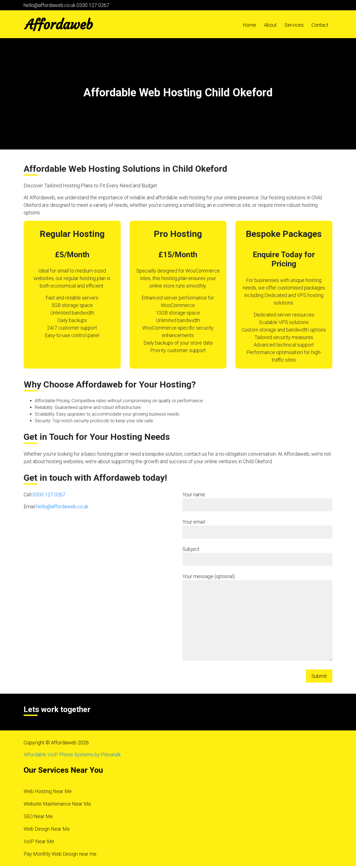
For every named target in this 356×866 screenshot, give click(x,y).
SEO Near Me (38, 816)
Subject (190, 549)
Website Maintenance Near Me (57, 804)
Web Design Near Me (47, 829)
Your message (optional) (208, 576)
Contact (320, 25)
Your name (193, 494)
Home (249, 25)
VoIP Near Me (39, 841)
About (270, 25)
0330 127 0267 (92, 5)
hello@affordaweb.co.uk (49, 5)
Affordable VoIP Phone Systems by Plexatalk (72, 754)
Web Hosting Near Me (48, 791)
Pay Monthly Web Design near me (60, 854)
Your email (193, 522)
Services (294, 25)
